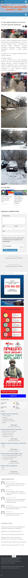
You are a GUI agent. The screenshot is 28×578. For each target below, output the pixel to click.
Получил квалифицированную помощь (12, 455)
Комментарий (6, 215)
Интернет (5, 417)
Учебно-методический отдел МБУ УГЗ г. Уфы (12, 545)
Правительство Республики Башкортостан (11, 531)
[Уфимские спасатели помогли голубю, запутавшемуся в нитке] (7, 192)
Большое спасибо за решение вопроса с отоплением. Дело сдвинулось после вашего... (16, 485)
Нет (4, 446)
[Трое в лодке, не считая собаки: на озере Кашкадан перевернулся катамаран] (20, 192)
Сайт (4, 231)
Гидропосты (13, 395)
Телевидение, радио (8, 419)
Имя (4, 226)
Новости (3, 18)
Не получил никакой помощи (10, 457)
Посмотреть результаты (14, 426)
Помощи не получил (8, 434)
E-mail (16, 226)
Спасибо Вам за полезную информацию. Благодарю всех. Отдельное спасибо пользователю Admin (16, 501)
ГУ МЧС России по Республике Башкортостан (12, 534)
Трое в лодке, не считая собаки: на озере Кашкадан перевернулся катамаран (18, 200)
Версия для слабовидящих (9, 391)
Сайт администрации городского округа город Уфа (13, 542)
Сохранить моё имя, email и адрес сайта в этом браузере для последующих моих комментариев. (13, 239)
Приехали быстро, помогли (9, 431)
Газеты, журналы (7, 415)
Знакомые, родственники (9, 420)
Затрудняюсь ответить (8, 436)
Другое (4, 422)
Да (3, 445)
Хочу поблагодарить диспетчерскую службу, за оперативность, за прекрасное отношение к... (16, 493)
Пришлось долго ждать (8, 433)
